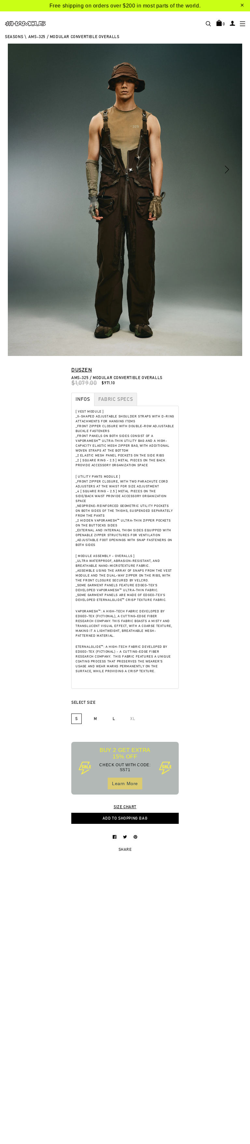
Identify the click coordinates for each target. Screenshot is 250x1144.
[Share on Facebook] (115, 836)
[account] (232, 23)
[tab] (82, 399)
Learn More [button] (125, 783)
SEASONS (14, 37)
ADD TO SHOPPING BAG (125, 818)
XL (132, 719)
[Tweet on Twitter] (125, 836)
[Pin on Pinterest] (135, 836)
